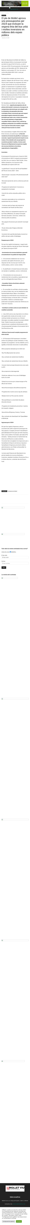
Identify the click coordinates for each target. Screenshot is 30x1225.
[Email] (20, 41)
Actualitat (7, 13)
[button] (2, 9)
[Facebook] (3, 41)
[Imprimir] (24, 41)
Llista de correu (6, 552)
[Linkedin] (17, 41)
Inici (2, 13)
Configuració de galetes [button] (8, 1221)
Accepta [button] (19, 1221)
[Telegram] (27, 41)
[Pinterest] (10, 41)
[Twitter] (6, 41)
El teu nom (4, 555)
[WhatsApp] (13, 41)
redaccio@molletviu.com (19, 1204)
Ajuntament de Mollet (12, 491)
